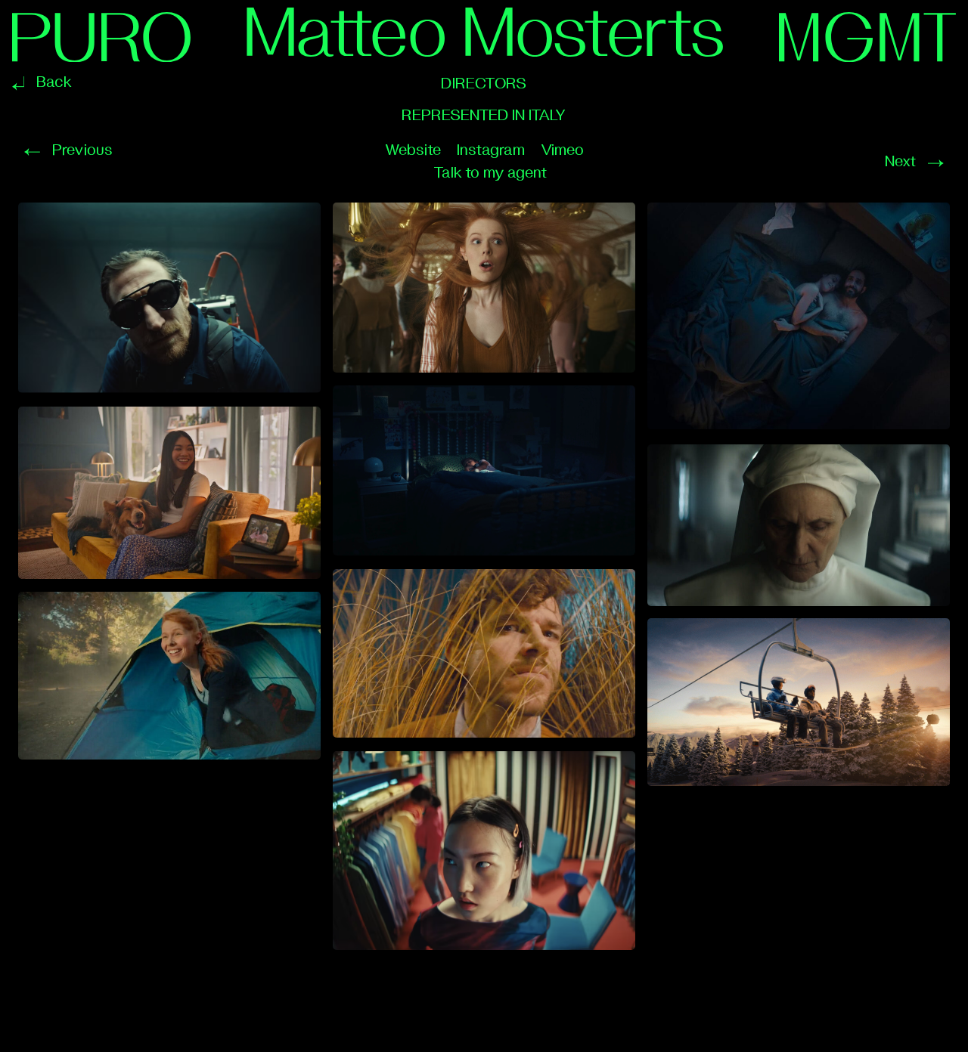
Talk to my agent (490, 173)
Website (413, 150)
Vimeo (562, 150)
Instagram (491, 150)
